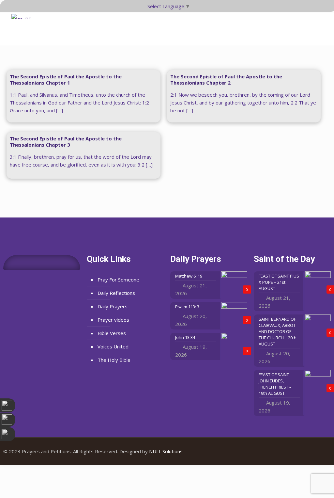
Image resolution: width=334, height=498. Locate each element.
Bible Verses (112, 333)
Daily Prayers (113, 306)
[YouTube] (312, 451)
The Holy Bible (114, 360)
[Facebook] (303, 451)
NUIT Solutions (166, 451)
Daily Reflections (116, 293)
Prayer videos (113, 319)
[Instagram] (320, 451)
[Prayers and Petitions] (23, 26)
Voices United (113, 346)
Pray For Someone (118, 279)
